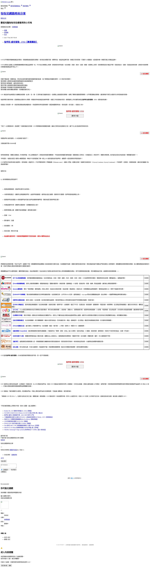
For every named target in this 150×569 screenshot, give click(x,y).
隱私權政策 (85, 544)
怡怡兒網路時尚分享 (13, 13)
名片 (5, 34)
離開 (10, 565)
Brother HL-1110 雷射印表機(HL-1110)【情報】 (18, 411)
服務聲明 (91, 544)
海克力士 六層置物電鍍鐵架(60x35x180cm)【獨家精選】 (21, 419)
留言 (15, 450)
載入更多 (3, 461)
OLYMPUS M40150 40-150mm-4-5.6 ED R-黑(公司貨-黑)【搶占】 (23, 413)
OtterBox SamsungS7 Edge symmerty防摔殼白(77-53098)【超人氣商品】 (25, 429)
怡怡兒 (3, 440)
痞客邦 (12, 450)
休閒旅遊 (15, 27)
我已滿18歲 (4, 565)
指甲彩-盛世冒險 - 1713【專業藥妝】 (21, 42)
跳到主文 (3, 18)
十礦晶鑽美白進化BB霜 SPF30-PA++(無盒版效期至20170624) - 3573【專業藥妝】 (28, 417)
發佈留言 (3, 471)
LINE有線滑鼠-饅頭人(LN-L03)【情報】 (16, 421)
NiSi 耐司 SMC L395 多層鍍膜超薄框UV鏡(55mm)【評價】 (22, 425)
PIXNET (62, 544)
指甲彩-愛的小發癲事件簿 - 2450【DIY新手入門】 (19, 415)
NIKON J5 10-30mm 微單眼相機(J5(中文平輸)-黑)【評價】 (21, 427)
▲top (2, 458)
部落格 (6, 32)
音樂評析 (14, 454)
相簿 (5, 30)
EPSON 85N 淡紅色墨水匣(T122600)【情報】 (18, 423)
